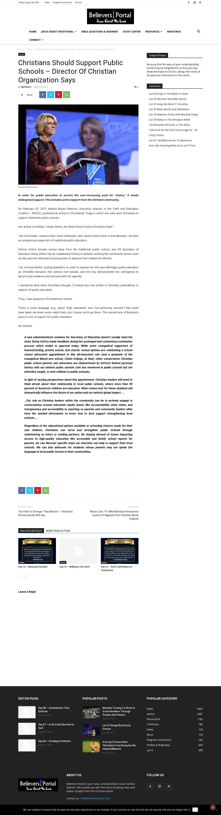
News (47, 2)
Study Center (132, 31)
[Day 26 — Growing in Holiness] (27, 745)
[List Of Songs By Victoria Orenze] (91, 730)
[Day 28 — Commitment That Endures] (27, 712)
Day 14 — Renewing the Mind (32, 566)
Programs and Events (62, 2)
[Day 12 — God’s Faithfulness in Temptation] (119, 551)
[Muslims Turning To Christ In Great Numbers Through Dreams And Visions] (91, 712)
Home (32, 31)
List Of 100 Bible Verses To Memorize (170, 140)
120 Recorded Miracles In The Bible (169, 124)
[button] (198, 32)
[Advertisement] (78, 465)
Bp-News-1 (26, 86)
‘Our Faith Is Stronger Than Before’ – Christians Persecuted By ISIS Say (45, 513)
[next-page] (26, 577)
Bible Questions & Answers (99, 31)
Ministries (174, 31)
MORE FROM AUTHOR (58, 531)
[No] (216, 810)
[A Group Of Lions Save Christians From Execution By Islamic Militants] (91, 746)
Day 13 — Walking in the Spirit (75, 566)
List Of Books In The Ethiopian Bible (169, 119)
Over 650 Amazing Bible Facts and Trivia (172, 145)
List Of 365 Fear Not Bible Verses (167, 99)
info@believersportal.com (95, 798)
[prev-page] (20, 577)
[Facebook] (188, 2)
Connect (35, 39)
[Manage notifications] (213, 807)
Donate (78, 2)
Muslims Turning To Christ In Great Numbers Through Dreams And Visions (119, 711)
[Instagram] (194, 2)
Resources (152, 31)
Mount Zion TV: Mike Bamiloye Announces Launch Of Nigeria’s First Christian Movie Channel (114, 515)
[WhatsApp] (66, 94)
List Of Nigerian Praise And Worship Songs (173, 114)
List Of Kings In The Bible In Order (168, 93)
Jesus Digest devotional (57, 31)
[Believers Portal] (110, 16)
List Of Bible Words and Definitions (169, 109)
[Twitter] (200, 2)
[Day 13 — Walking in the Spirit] (78, 551)
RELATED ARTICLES (31, 531)
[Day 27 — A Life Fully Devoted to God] (27, 729)
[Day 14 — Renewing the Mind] (37, 551)
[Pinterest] (58, 94)
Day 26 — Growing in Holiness (54, 741)
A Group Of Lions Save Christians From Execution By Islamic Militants (119, 745)
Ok (195, 809)
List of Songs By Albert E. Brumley (168, 104)
